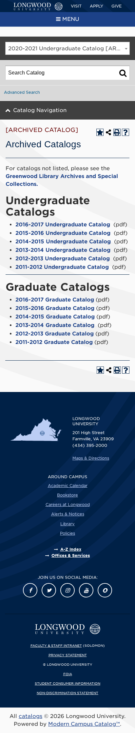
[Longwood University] (38, 6)
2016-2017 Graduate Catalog (54, 300)
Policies (67, 533)
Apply (96, 6)
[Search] (123, 73)
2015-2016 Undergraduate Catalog (62, 233)
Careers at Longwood (68, 504)
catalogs (30, 716)
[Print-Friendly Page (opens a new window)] (117, 132)
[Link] (30, 590)
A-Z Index (70, 549)
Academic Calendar (67, 485)
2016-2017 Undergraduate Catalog (62, 224)
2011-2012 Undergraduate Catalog (62, 267)
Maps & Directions (90, 458)
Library (67, 523)
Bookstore (67, 495)
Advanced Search (22, 92)
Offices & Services (70, 555)
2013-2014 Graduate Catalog (54, 325)
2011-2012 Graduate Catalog (54, 342)
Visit (76, 6)
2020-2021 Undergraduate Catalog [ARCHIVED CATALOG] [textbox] (68, 48)
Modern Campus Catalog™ (84, 724)
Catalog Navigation (40, 110)
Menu (70, 19)
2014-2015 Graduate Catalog (55, 317)
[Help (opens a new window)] (125, 132)
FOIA (67, 674)
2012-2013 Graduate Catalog (54, 334)
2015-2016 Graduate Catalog (54, 308)
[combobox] (67, 48)
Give (116, 6)
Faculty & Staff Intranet (56, 645)
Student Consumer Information (67, 683)
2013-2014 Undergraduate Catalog (62, 250)
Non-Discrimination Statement (67, 693)
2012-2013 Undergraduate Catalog (62, 258)
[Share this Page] (108, 132)
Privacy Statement (67, 655)
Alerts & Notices (67, 514)
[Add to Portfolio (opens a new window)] (100, 132)
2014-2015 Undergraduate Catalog (63, 241)
